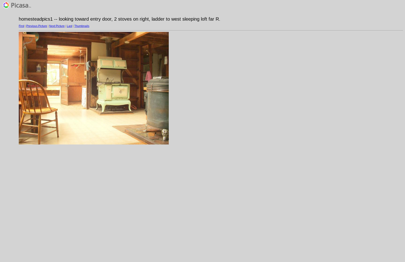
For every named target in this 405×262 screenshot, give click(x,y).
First (21, 26)
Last (69, 26)
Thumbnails (81, 26)
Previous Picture (36, 26)
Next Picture (57, 26)
